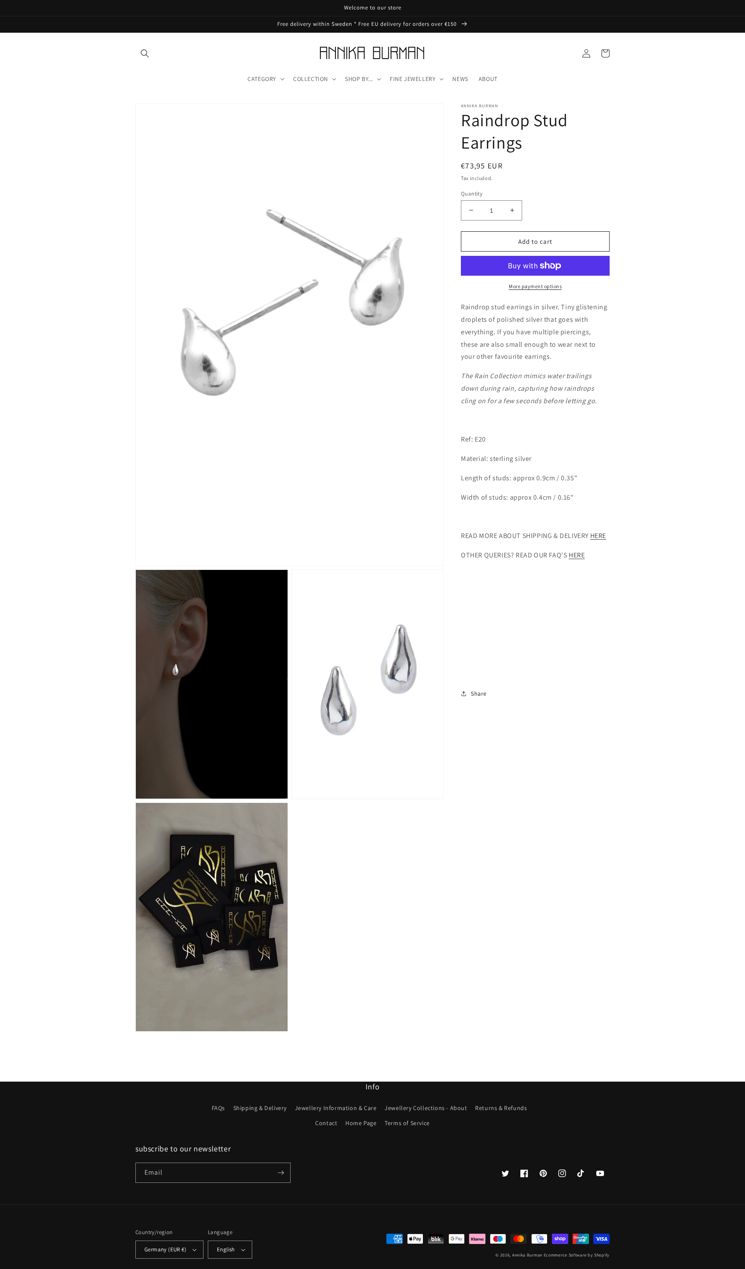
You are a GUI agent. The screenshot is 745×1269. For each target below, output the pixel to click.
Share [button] (479, 693)
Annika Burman (528, 1255)
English (226, 1249)
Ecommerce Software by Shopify (577, 1255)
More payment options (535, 286)
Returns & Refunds (501, 1108)
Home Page (360, 1123)
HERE (598, 535)
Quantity (471, 193)
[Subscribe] (280, 1173)
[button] (144, 53)
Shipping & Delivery (260, 1108)
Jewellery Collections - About (426, 1108)
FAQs (218, 1108)
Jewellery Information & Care (336, 1108)
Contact (326, 1123)
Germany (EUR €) (165, 1249)
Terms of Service (407, 1123)
